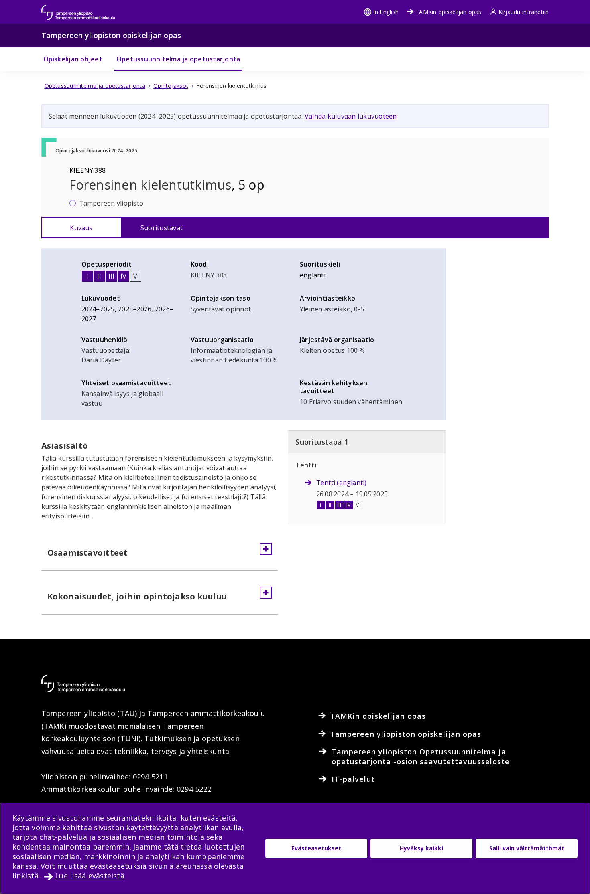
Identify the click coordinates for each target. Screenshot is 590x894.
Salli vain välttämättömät (526, 848)
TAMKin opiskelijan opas (448, 12)
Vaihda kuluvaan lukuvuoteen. (351, 116)
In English (386, 12)
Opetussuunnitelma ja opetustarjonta (178, 59)
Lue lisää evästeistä (89, 875)
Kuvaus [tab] (81, 227)
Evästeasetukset (316, 848)
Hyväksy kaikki (421, 848)
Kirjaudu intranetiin (523, 12)
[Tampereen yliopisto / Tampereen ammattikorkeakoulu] (85, 8)
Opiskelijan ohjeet (72, 59)
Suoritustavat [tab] (161, 227)
